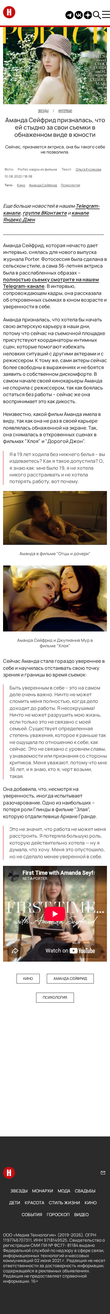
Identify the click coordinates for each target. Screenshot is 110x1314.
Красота (34, 1202)
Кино (21, 185)
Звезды (19, 1191)
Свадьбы (85, 1191)
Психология (70, 185)
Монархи (42, 1191)
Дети (14, 1202)
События (32, 1214)
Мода (64, 1191)
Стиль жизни (64, 1202)
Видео (81, 1214)
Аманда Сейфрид (43, 185)
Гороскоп (58, 1214)
